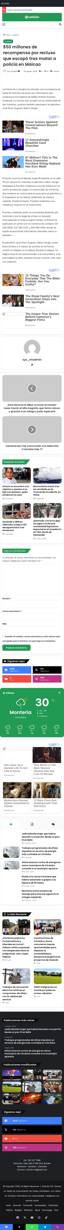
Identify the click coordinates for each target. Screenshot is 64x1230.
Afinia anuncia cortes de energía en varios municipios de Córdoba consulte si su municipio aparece (41, 865)
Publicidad (53, 1205)
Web (4, 624)
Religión (18, 1210)
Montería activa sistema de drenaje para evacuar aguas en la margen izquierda (40, 894)
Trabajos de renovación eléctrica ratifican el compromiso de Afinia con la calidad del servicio (15, 993)
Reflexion (28, 1210)
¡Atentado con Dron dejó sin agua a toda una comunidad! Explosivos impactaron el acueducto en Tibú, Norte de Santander (47, 527)
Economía (27, 1205)
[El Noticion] (32, 17)
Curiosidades (40, 1205)
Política (9, 1210)
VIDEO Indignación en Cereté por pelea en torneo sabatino (45, 990)
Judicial (15, 35)
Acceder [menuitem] (5, 3)
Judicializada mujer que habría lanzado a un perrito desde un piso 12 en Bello (41, 836)
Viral (56, 1210)
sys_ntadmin (12, 71)
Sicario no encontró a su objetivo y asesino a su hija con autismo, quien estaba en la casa (15, 490)
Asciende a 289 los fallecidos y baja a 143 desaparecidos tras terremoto (14, 526)
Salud (37, 1210)
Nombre (6, 598)
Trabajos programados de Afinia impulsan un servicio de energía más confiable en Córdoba (40, 851)
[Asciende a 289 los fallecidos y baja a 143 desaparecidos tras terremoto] (16, 511)
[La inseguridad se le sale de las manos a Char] (11, 1098)
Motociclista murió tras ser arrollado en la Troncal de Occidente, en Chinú (47, 490)
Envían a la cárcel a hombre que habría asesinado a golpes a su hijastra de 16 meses (39, 879)
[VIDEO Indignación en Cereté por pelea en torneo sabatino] (48, 976)
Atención (17, 1205)
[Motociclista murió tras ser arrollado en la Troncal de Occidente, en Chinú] (47, 475)
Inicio (7, 35)
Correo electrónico (12, 611)
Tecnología (47, 1210)
